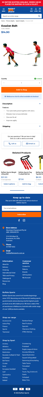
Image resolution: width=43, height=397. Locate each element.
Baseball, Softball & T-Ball (11, 355)
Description (7, 104)
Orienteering (26, 343)
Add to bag (26, 184)
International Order (9, 273)
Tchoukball (26, 366)
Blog (4, 284)
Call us (13, 144)
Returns (25, 269)
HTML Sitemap (27, 332)
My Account (26, 277)
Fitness (5, 326)
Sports (5, 329)
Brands (24, 272)
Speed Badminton (28, 355)
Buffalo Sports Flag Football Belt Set (25, 173)
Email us (31, 144)
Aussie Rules (7, 349)
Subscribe (21, 214)
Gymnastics (7, 375)
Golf (4, 372)
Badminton (6, 352)
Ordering (6, 270)
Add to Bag (21, 90)
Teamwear (6, 332)
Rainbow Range (27, 321)
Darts (4, 366)
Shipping (6, 126)
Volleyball (25, 377)
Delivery (5, 267)
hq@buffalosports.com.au (15, 253)
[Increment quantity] (39, 83)
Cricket (5, 363)
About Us (6, 264)
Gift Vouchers (27, 275)
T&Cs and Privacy (8, 275)
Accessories (7, 321)
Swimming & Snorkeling (30, 360)
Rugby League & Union (29, 349)
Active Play (6, 323)
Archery (5, 344)
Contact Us (26, 266)
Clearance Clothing (28, 329)
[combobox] (21, 16)
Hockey (5, 377)
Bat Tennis (6, 360)
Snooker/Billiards (28, 352)
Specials (25, 326)
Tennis (24, 369)
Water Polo (26, 380)
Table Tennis (26, 363)
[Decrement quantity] (3, 83)
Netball (5, 380)
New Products (27, 323)
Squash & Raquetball (29, 358)
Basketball (6, 358)
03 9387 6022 (10, 247)
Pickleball (25, 346)
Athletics (5, 346)
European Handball (9, 369)
